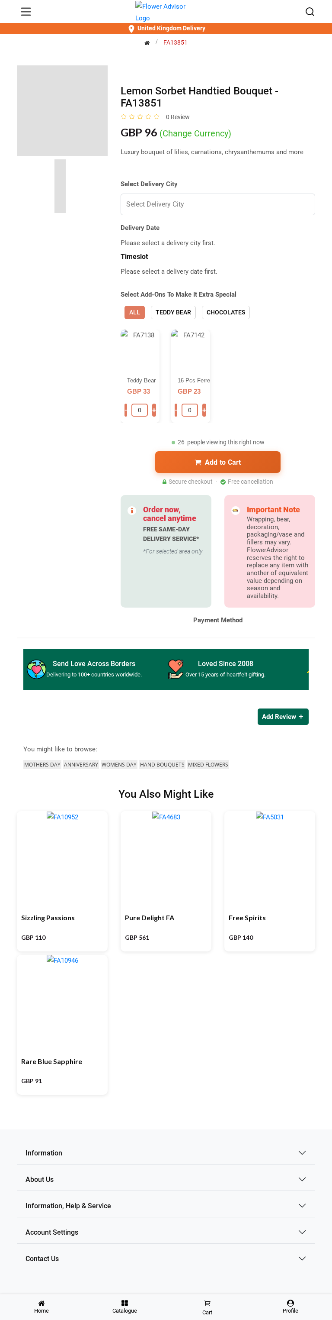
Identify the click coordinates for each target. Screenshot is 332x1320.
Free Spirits (247, 917)
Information (44, 1153)
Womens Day (119, 764)
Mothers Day (42, 764)
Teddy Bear (173, 312)
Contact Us (42, 1259)
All (134, 312)
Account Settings (52, 1232)
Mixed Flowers (208, 764)
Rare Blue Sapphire (51, 1061)
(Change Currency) (195, 133)
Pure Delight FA (149, 917)
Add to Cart (223, 462)
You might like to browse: (60, 749)
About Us (40, 1179)
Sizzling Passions (48, 917)
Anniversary (81, 764)
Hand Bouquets (162, 764)
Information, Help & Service (68, 1206)
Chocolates (226, 312)
